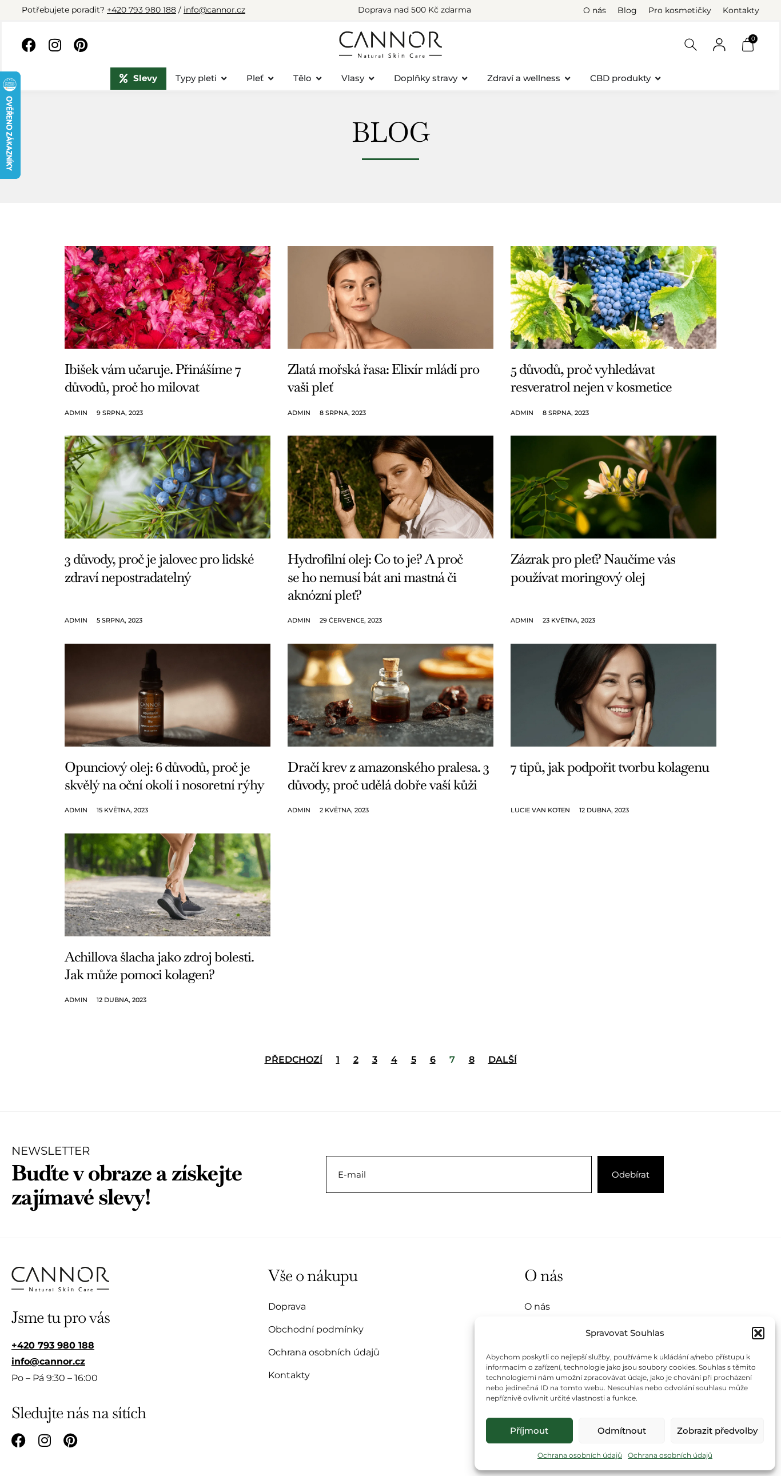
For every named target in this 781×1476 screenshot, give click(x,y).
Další (502, 1059)
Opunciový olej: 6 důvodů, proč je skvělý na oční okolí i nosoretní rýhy (164, 775)
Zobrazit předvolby (717, 1430)
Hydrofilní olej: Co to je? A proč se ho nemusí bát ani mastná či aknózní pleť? (375, 576)
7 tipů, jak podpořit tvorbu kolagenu (610, 767)
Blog (627, 10)
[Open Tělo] (318, 78)
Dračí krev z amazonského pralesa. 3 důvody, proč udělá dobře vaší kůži (388, 775)
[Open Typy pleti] (224, 78)
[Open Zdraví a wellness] (567, 78)
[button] (758, 1333)
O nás (594, 10)
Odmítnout (621, 1430)
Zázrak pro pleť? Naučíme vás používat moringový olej (593, 567)
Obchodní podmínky (316, 1329)
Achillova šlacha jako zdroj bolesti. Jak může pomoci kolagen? (159, 965)
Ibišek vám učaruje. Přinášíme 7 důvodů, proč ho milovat (153, 378)
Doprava (287, 1306)
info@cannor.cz (214, 10)
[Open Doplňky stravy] (464, 78)
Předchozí (293, 1059)
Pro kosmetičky (679, 10)
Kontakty (741, 10)
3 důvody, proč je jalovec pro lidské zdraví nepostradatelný (159, 567)
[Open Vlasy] (371, 78)
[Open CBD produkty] (658, 78)
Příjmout (529, 1430)
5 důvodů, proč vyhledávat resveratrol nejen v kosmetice (591, 378)
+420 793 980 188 (141, 10)
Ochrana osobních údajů (579, 1455)
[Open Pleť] (270, 78)
